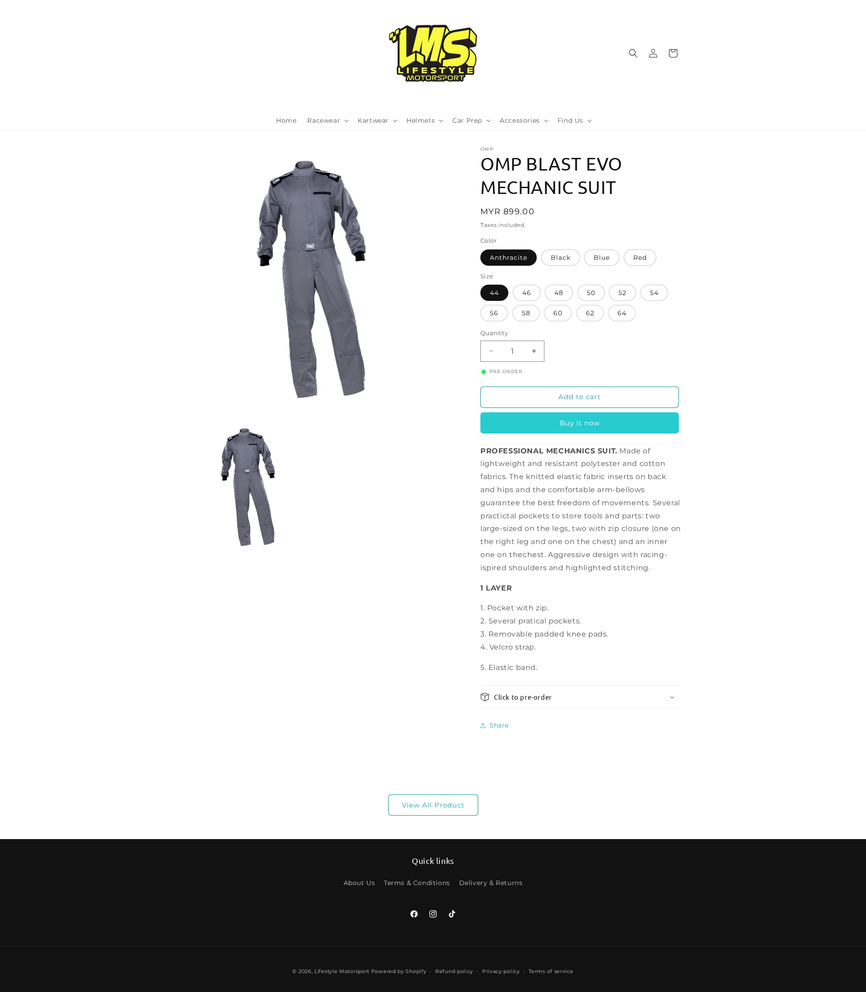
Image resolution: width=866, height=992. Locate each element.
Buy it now (580, 423)
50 (591, 293)
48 (558, 293)
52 (622, 293)
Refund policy (454, 971)
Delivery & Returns (491, 883)
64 (621, 313)
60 (557, 313)
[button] (327, 120)
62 (590, 313)
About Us (359, 883)
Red (640, 258)
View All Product (433, 805)
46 (526, 293)
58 (526, 313)
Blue (602, 258)
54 (654, 293)
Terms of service (551, 971)
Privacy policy (501, 971)
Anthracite (508, 258)
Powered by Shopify (399, 971)
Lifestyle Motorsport (341, 971)
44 (494, 293)
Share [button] (499, 725)
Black (561, 258)
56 (494, 313)
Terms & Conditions (417, 883)
